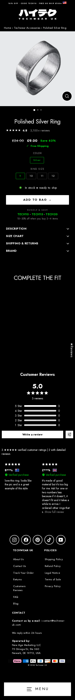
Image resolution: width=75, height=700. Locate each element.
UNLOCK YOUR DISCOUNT (55, 372)
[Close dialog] (70, 332)
